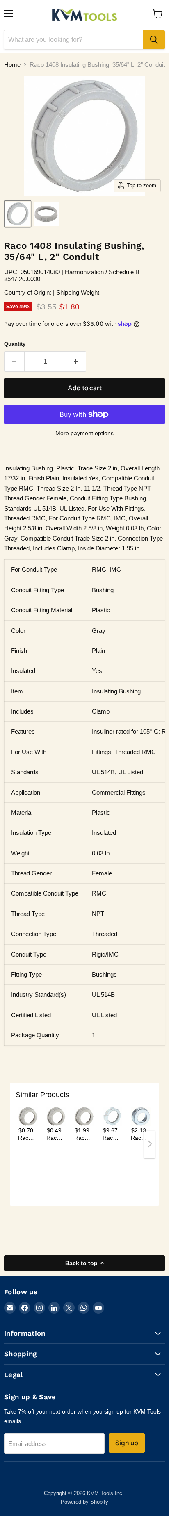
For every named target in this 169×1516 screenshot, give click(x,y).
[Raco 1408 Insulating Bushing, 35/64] (18, 214)
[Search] (154, 39)
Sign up (126, 1443)
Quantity (14, 344)
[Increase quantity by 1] (76, 361)
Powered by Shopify (84, 1502)
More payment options (84, 433)
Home (12, 64)
